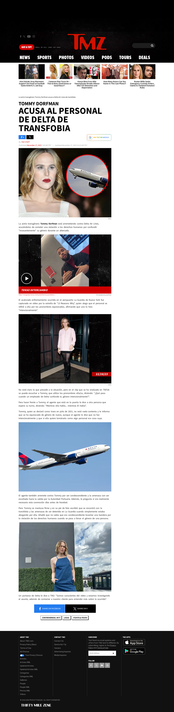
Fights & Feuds (80, 617)
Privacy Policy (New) (28, 644)
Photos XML (25, 691)
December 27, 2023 (34, 145)
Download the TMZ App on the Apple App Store (134, 642)
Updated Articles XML (29, 669)
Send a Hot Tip (60, 644)
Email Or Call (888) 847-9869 (47, 47)
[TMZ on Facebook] (21, 36)
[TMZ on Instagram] (34, 36)
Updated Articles (27, 666)
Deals (144, 58)
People (23, 684)
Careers (57, 648)
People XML (25, 687)
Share (51, 608)
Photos (66, 58)
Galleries (23, 680)
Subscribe (113, 653)
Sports (44, 58)
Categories (24, 673)
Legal (66, 617)
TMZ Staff (25, 142)
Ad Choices (24, 652)
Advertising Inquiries (62, 652)
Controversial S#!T (51, 617)
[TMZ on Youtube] (29, 36)
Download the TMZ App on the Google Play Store (134, 651)
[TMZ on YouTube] (101, 665)
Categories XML (26, 676)
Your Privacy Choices (34, 655)
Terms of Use (25, 648)
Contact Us (59, 641)
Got (27, 47)
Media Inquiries (60, 655)
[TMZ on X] (24, 36)
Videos (87, 58)
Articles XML (25, 662)
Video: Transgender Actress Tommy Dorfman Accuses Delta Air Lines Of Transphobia (37, 295)
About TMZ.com (26, 641)
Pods (107, 58)
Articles (23, 659)
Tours (125, 58)
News (25, 58)
